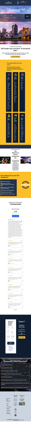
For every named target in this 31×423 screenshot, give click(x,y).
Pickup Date (12, 332)
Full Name (8, 327)
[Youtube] (15, 412)
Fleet (11, 15)
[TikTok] (15, 415)
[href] (22, 403)
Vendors (14, 17)
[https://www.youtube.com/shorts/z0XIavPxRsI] (9, 74)
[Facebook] (15, 409)
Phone (8, 331)
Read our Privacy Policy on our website (11, 350)
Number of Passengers (8, 337)
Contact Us (6, 20)
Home (5, 15)
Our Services (6, 17)
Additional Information (12, 337)
